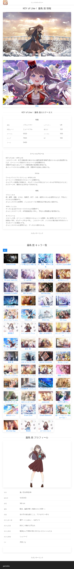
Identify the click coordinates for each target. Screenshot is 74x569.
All (5, 250)
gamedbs (6, 566)
